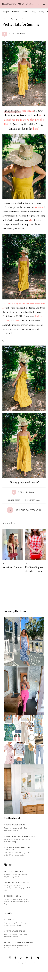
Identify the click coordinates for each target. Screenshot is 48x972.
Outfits (25, 12)
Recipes (6, 12)
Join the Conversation (26, 510)
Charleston (38, 207)
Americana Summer (12, 567)
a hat (31, 220)
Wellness (15, 12)
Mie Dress (28, 111)
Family (41, 12)
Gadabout (38, 963)
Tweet (32, 500)
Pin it (27, 500)
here (41, 115)
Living (33, 12)
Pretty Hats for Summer (21, 24)
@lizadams (19, 611)
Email (38, 500)
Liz (3, 19)
